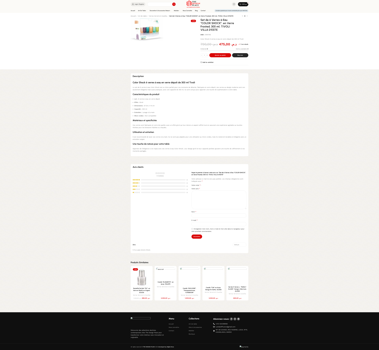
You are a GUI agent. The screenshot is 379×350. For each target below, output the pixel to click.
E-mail (194, 220)
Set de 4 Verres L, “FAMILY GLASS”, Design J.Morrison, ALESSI (237, 289)
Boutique (192, 334)
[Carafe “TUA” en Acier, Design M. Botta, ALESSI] (213, 277)
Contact (171, 330)
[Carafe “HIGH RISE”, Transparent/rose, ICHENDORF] (189, 277)
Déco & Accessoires (195, 327)
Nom (193, 212)
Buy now (240, 55)
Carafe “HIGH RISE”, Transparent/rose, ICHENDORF (189, 290)
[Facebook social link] (231, 318)
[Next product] (247, 16)
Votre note (195, 185)
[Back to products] (245, 16)
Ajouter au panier (220, 55)
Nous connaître (174, 327)
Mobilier (191, 330)
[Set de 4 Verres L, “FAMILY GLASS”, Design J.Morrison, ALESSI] (237, 276)
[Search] (174, 4)
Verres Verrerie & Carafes (158, 16)
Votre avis (195, 189)
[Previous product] (242, 16)
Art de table (142, 16)
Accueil (133, 16)
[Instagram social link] (234, 318)
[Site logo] (193, 4)
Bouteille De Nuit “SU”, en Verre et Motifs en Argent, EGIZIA (141, 290)
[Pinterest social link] (238, 318)
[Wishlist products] (234, 4)
